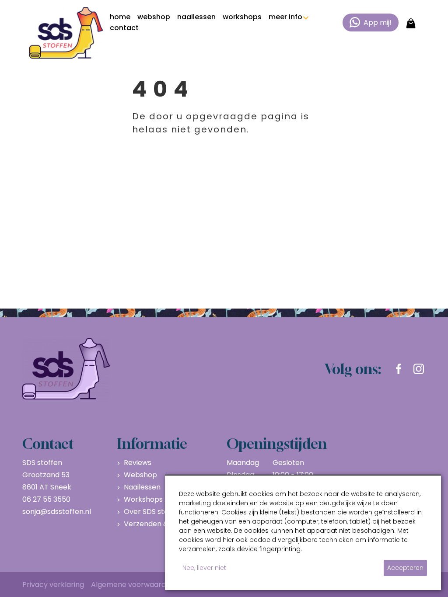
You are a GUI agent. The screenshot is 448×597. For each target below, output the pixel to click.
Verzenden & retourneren (168, 524)
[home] (66, 33)
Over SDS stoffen (153, 512)
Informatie (152, 443)
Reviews (137, 463)
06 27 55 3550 (46, 499)
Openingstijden (277, 443)
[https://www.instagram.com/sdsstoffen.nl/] (419, 369)
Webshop (140, 475)
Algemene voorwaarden (133, 585)
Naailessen (142, 487)
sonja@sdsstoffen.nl (56, 512)
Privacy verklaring (53, 585)
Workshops (143, 499)
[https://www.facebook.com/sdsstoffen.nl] (399, 369)
